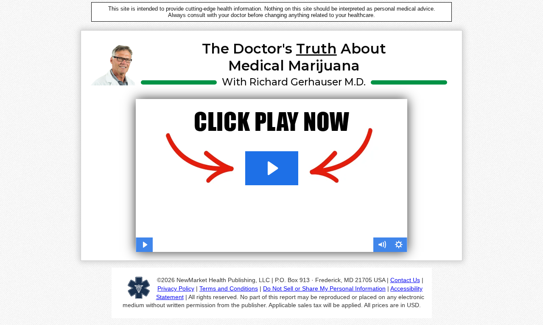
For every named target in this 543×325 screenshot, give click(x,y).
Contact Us (405, 280)
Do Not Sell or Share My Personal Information (324, 288)
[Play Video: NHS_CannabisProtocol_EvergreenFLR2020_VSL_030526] (271, 168)
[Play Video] (144, 244)
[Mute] (381, 244)
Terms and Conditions (228, 288)
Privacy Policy (175, 288)
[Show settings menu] (398, 244)
